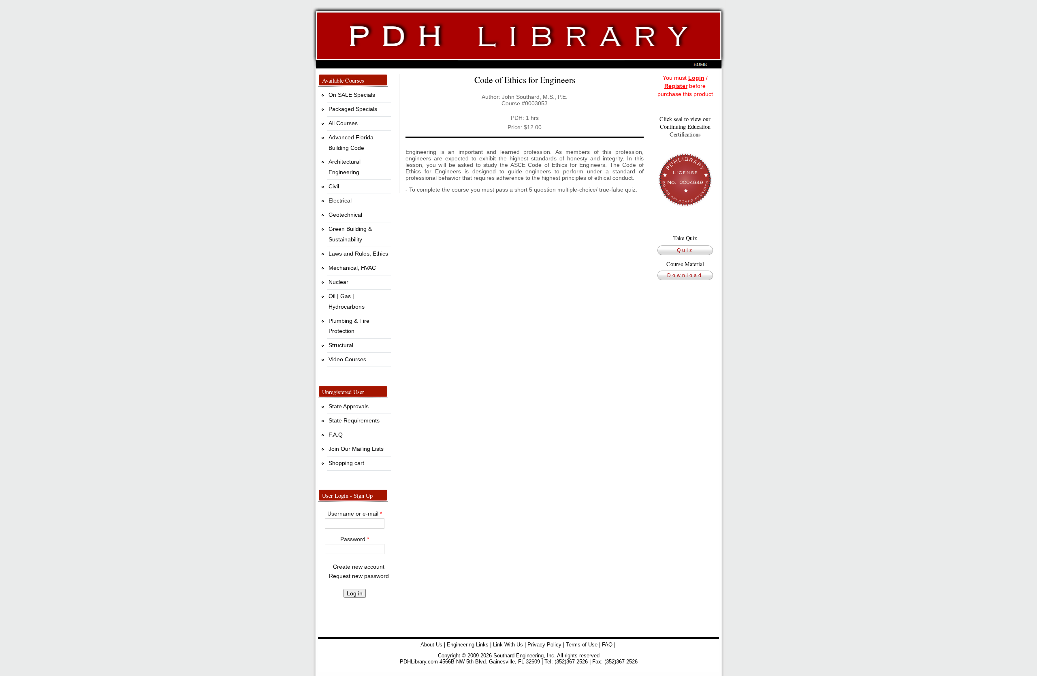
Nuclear (338, 282)
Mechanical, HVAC (352, 267)
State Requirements (354, 420)
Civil (334, 186)
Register (675, 86)
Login (696, 78)
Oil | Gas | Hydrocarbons (347, 301)
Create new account (358, 566)
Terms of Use (581, 645)
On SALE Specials (352, 95)
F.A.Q (336, 434)
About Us (431, 645)
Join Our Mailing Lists (356, 449)
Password (354, 539)
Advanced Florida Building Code (351, 142)
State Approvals (349, 406)
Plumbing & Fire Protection (349, 326)
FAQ (607, 645)
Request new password (359, 576)
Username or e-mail (354, 513)
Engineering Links (468, 645)
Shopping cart (346, 463)
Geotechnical (345, 214)
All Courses (343, 123)
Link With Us (508, 645)
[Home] (518, 34)
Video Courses (347, 359)
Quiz (685, 250)
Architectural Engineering (345, 166)
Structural (341, 345)
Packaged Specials (353, 109)
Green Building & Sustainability (350, 234)
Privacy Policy (544, 645)
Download (685, 275)
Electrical (340, 200)
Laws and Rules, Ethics (358, 253)
